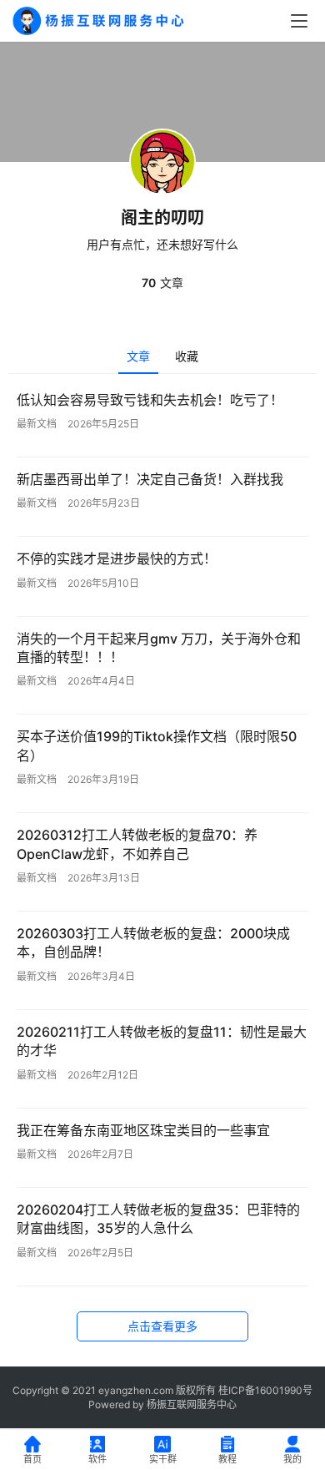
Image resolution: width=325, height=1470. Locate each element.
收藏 (186, 356)
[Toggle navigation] (299, 21)
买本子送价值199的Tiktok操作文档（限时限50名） (157, 745)
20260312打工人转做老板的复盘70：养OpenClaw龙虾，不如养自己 (137, 843)
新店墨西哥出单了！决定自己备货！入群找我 (150, 479)
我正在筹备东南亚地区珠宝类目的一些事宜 (143, 1130)
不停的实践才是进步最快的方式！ (117, 558)
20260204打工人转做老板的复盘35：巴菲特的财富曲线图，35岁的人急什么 (158, 1218)
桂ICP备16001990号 (265, 1390)
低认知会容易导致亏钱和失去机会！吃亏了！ (150, 399)
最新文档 (37, 423)
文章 (138, 356)
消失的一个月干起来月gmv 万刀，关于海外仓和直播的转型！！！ (159, 647)
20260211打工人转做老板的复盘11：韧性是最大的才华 (162, 1040)
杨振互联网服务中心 (192, 1404)
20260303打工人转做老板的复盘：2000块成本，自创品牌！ (153, 942)
